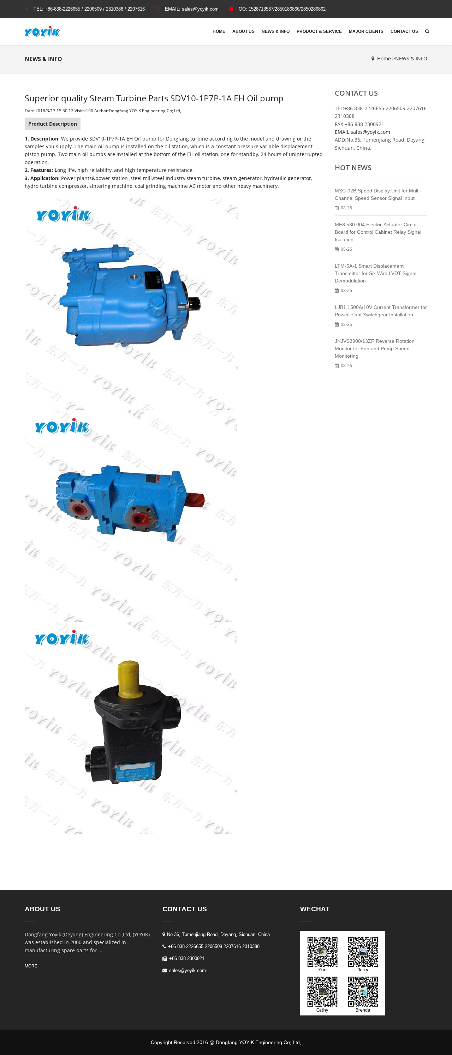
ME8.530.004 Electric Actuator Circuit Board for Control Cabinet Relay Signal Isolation (378, 232)
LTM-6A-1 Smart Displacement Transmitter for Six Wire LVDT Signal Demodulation (375, 273)
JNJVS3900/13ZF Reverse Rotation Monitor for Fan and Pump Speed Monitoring (375, 348)
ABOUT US (243, 31)
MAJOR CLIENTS (366, 31)
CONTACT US (404, 31)
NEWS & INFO (276, 31)
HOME (219, 31)
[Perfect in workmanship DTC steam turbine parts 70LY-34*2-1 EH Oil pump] (131, 515)
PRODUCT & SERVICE (319, 31)
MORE (31, 966)
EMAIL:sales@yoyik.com (362, 132)
